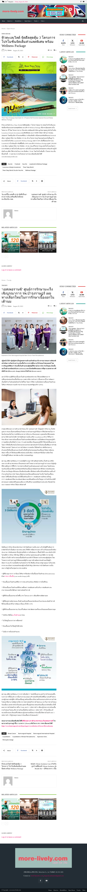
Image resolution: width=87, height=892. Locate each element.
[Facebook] (81, 1)
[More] (42, 181)
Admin (9, 50)
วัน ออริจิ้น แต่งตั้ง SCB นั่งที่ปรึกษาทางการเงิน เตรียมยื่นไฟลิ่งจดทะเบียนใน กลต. (14, 197)
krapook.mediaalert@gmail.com (54, 876)
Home (3, 29)
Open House (11, 29)
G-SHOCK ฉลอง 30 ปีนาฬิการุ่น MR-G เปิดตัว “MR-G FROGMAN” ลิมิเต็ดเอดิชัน (76, 101)
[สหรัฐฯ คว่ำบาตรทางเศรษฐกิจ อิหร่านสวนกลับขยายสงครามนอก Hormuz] (63, 91)
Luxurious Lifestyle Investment (11, 167)
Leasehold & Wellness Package (38, 164)
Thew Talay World (28, 167)
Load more (71, 108)
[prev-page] (3, 256)
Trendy (10, 245)
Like (63, 40)
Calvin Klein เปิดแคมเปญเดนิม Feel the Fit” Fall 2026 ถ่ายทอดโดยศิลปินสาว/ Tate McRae (29, 249)
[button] (56, 11)
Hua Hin (24, 164)
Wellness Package (30, 170)
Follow (72, 40)
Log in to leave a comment (11, 270)
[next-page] (6, 256)
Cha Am (10, 164)
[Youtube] (83, 1)
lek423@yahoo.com (37, 876)
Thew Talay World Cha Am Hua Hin (12, 170)
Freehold (17, 164)
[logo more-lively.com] (13, 11)
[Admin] (3, 50)
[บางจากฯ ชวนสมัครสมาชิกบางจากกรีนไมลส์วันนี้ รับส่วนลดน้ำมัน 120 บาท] (11, 242)
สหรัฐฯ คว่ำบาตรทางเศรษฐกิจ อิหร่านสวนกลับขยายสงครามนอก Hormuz (76, 91)
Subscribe (82, 40)
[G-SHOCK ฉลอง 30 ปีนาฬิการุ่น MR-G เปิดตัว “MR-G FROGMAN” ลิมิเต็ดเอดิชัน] (63, 100)
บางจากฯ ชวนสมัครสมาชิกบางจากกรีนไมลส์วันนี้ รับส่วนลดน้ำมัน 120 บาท (10, 249)
